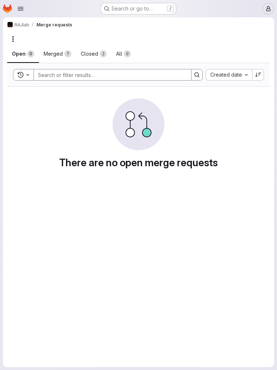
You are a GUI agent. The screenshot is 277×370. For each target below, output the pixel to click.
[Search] (197, 75)
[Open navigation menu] (20, 8)
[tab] (23, 54)
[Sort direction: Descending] (258, 75)
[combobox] (229, 75)
